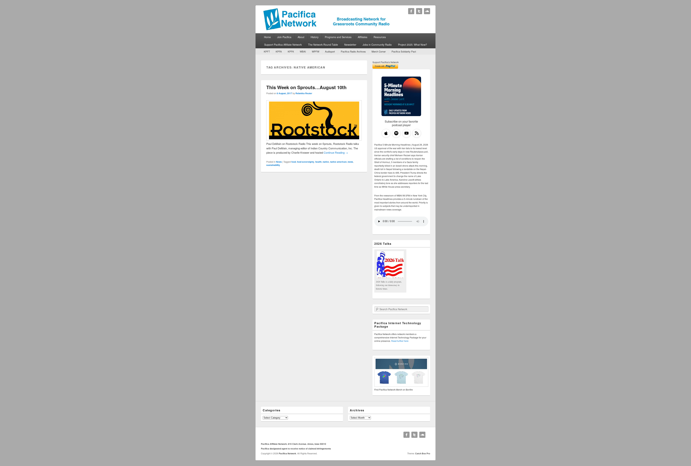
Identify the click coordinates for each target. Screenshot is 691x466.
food (293, 161)
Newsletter (350, 44)
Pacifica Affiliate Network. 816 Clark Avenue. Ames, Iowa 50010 (293, 444)
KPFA (279, 51)
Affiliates (362, 37)
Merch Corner (379, 51)
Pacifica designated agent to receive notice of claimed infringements (296, 448)
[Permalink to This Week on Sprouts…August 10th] (314, 139)
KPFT (267, 51)
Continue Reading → (336, 152)
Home (267, 37)
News (279, 161)
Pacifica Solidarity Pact (404, 51)
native (326, 161)
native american (338, 161)
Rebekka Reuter (303, 93)
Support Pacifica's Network (385, 62)
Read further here (399, 340)
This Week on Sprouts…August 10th (306, 87)
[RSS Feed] (416, 133)
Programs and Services (338, 37)
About (301, 37)
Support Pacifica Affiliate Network (283, 44)
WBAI (303, 51)
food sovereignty (305, 161)
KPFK (291, 51)
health (318, 161)
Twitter (419, 11)
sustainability (273, 165)
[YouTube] (406, 133)
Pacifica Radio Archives (353, 51)
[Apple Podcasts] (386, 133)
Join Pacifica (284, 37)
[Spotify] (396, 133)
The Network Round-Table (323, 44)
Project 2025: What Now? (412, 44)
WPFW (315, 51)
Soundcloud (427, 11)
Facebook (411, 11)
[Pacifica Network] (326, 29)
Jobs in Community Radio (377, 44)
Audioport (330, 51)
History (315, 37)
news (350, 161)
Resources (380, 37)
